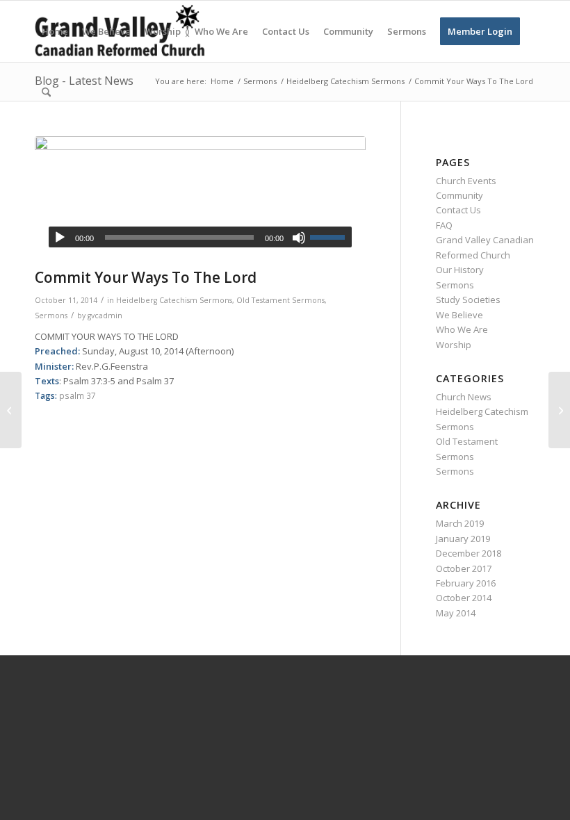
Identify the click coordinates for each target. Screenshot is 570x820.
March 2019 (460, 523)
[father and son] (200, 199)
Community (459, 195)
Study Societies (468, 299)
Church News (463, 397)
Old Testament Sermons (280, 300)
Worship (453, 344)
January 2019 (463, 538)
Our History (460, 269)
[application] (200, 237)
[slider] (331, 237)
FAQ (444, 225)
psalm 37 (77, 395)
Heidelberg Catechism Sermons (174, 300)
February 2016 (466, 583)
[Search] (46, 92)
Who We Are (462, 329)
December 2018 (468, 553)
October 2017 (463, 568)
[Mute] (299, 238)
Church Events (466, 180)
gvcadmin (105, 315)
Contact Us (458, 210)
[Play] (60, 238)
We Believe (459, 315)
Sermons (51, 315)
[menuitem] (55, 31)
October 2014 (463, 597)
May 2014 (455, 613)
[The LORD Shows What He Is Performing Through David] (11, 410)
